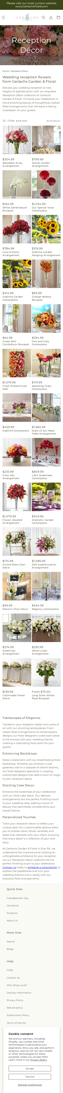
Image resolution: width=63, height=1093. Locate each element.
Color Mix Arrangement (11, 477)
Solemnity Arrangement (11, 652)
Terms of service (16, 1022)
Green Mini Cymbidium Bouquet (16, 343)
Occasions (13, 905)
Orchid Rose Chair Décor (14, 566)
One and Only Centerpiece (40, 343)
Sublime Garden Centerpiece (13, 298)
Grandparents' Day (18, 898)
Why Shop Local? (17, 985)
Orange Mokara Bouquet (41, 298)
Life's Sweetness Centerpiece (42, 477)
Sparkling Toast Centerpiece (42, 387)
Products (12, 913)
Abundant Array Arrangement (12, 164)
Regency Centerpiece (45, 609)
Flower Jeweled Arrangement (12, 521)
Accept (30, 1068)
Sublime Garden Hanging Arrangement (46, 254)
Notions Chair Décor (15, 609)
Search (11, 941)
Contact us (9, 867)
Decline (29, 1076)
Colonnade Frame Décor (14, 697)
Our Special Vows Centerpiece (43, 209)
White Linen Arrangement (40, 652)
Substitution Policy (18, 1015)
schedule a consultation (42, 867)
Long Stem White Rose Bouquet (43, 697)
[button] (43, 17)
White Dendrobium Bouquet (15, 209)
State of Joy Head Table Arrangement (44, 432)
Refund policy (15, 1007)
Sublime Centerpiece (16, 430)
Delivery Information (19, 992)
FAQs (10, 970)
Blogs (10, 949)
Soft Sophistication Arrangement (44, 566)
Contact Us (13, 977)
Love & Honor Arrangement (11, 254)
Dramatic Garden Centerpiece (43, 521)
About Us (12, 920)
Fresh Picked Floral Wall (15, 387)
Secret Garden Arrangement (41, 164)
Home (6, 71)
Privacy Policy (38, 1059)
